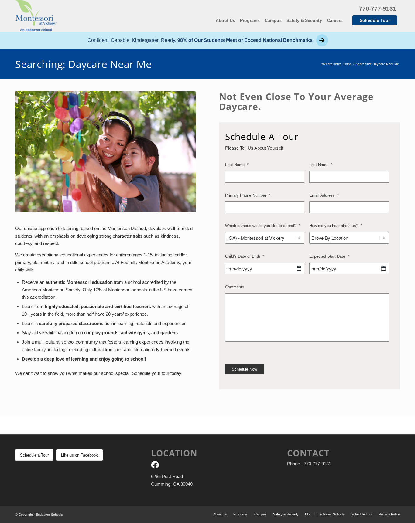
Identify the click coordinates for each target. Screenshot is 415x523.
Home (347, 64)
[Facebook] (155, 466)
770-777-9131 (377, 8)
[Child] (299, 268)
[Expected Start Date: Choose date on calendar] (383, 268)
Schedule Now (244, 369)
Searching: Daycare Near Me (83, 64)
